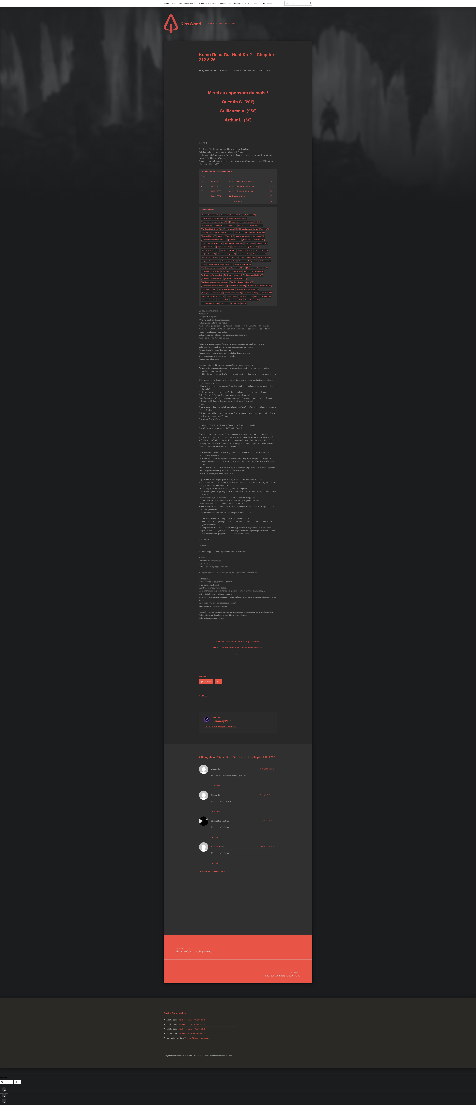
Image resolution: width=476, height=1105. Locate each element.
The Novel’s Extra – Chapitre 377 (191, 1024)
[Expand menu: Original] (225, 3)
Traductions (188, 3)
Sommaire (239, 641)
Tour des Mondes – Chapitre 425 (197, 1038)
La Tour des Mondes (206, 3)
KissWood (190, 24)
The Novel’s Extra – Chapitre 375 (191, 1033)
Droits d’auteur (266, 3)
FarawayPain (264, 70)
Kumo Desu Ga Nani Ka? (232, 70)
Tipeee (238, 653)
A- (5, 1102)
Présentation (177, 3)
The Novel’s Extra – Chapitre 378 (191, 1020)
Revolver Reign (235, 3)
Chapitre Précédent (224, 641)
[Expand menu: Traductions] (194, 3)
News (247, 3)
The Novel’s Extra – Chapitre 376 (191, 1029)
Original (221, 3)
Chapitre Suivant (252, 641)
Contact (255, 3)
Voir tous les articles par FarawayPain (220, 726)
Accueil (166, 3)
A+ (5, 1091)
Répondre (217, 786)
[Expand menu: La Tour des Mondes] (215, 3)
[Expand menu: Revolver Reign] (242, 3)
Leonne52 (215, 847)
